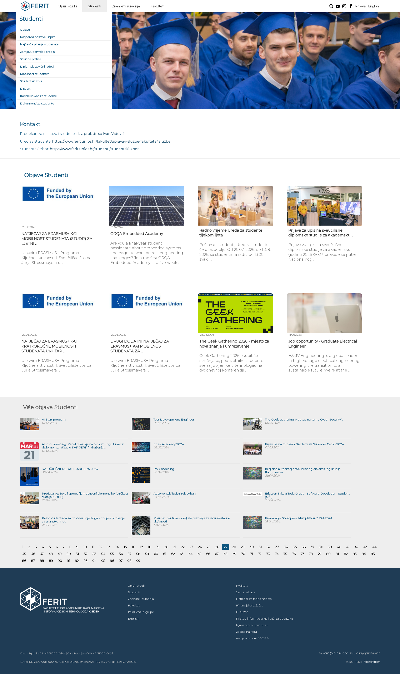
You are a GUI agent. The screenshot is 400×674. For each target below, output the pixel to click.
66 (208, 554)
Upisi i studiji (67, 6)
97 (120, 561)
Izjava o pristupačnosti (252, 625)
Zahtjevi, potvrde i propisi (37, 51)
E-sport (25, 88)
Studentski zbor (31, 81)
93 (86, 561)
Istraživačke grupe (141, 612)
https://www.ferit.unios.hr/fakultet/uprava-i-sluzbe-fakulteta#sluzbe (111, 141)
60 (156, 554)
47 (42, 554)
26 (217, 547)
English (373, 6)
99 (138, 561)
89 (51, 561)
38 (321, 547)
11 (93, 547)
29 (243, 547)
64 (190, 554)
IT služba (242, 612)
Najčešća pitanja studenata (39, 44)
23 (191, 547)
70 (243, 554)
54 (103, 554)
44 (374, 547)
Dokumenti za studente (37, 103)
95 (103, 561)
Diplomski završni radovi (37, 66)
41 (348, 547)
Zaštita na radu (246, 631)
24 (200, 547)
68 (226, 554)
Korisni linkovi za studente (38, 96)
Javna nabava (245, 592)
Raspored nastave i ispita (37, 37)
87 (33, 561)
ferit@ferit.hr (372, 661)
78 (311, 554)
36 (304, 547)
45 (24, 554)
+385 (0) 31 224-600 (335, 653)
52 (86, 554)
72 (259, 554)
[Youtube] (338, 5)
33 (277, 547)
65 (199, 554)
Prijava (360, 6)
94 (94, 561)
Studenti (94, 6)
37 (312, 547)
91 (68, 561)
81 (337, 554)
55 (112, 554)
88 (42, 561)
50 (69, 554)
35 (295, 547)
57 (129, 554)
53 (94, 554)
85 (373, 554)
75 (285, 554)
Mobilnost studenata (34, 73)
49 (60, 554)
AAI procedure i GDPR (252, 638)
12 (100, 547)
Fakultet (157, 6)
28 (234, 547)
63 (182, 554)
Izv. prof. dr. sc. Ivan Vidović (101, 134)
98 (129, 561)
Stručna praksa (30, 59)
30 (252, 547)
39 (330, 547)
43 (365, 547)
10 (85, 547)
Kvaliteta (242, 585)
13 (108, 547)
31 (260, 547)
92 (77, 561)
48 (51, 554)
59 (147, 554)
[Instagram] (344, 5)
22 (183, 547)
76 (294, 554)
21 (174, 547)
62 (173, 554)
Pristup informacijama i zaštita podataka (264, 618)
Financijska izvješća (249, 605)
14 (117, 547)
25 (208, 547)
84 (364, 554)
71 (251, 554)
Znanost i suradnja (126, 6)
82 (346, 554)
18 (149, 547)
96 (112, 561)
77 (302, 554)
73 (268, 554)
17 (141, 547)
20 (166, 547)
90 (60, 561)
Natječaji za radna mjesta (254, 598)
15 (125, 547)
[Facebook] (351, 5)
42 (356, 547)
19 (157, 547)
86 (24, 561)
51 (77, 554)
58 (138, 554)
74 (277, 554)
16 (133, 547)
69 (234, 554)
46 (33, 554)
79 (319, 554)
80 (328, 554)
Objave (25, 29)
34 (286, 547)
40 (339, 547)
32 (268, 547)
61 (164, 554)
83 (355, 554)
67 (217, 554)
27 (225, 547)
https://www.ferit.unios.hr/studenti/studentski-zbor (94, 149)
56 (121, 554)
